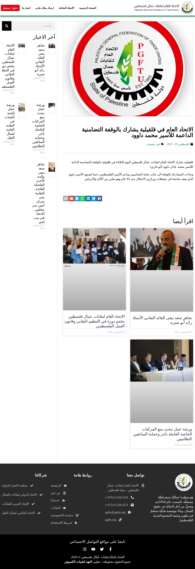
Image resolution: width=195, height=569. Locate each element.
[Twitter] (102, 549)
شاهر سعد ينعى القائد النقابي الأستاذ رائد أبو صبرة (40, 59)
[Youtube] (93, 549)
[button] (99, 198)
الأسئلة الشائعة (66, 7)
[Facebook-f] (110, 549)
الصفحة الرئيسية (87, 7)
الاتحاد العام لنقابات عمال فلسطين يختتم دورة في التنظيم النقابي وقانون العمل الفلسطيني (94, 321)
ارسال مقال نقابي (44, 7)
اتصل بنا (26, 7)
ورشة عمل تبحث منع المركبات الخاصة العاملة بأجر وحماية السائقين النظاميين (162, 434)
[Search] (6, 26)
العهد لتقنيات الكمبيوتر (78, 561)
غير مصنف (153, 144)
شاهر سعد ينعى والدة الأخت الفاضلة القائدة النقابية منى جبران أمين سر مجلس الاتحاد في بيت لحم (38, 193)
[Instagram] (85, 549)
